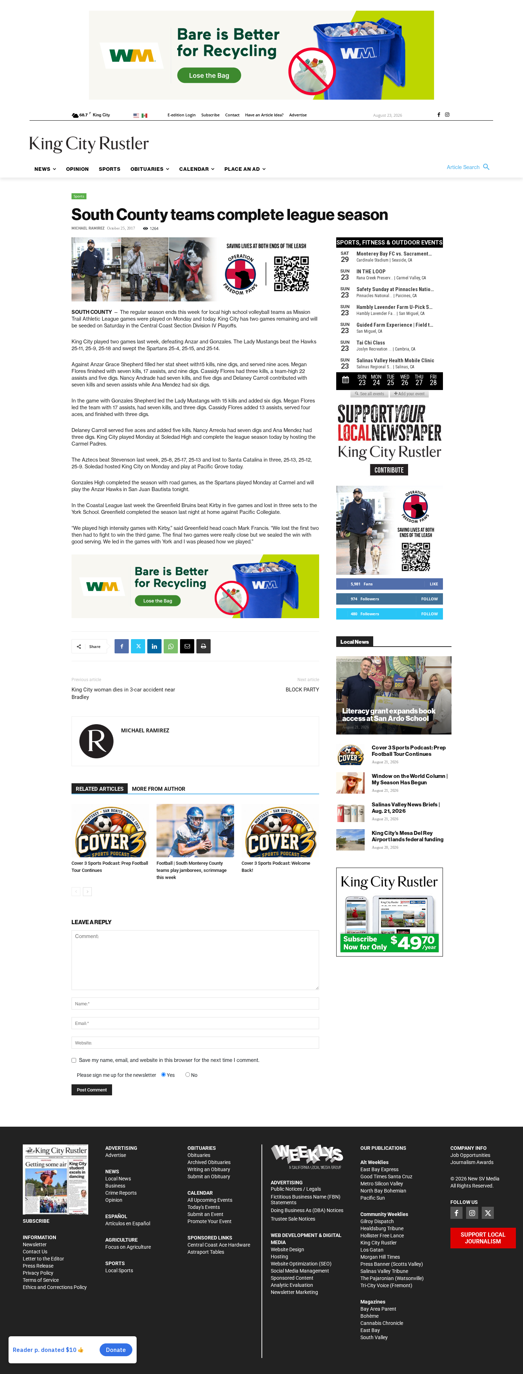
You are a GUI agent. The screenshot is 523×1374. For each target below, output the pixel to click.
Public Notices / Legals (296, 1189)
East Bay (370, 1330)
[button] (470, 167)
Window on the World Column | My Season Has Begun (410, 779)
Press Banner (375, 1264)
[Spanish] (146, 115)
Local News (118, 1178)
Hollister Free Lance (382, 1235)
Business (115, 1186)
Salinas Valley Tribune (384, 1271)
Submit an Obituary (208, 1176)
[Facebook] (438, 115)
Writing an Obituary (208, 1169)
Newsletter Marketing (294, 1292)
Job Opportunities (470, 1155)
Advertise (115, 1155)
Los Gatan (372, 1250)
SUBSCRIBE (36, 1221)
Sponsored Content (292, 1278)
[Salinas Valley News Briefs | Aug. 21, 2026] (350, 811)
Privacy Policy (38, 1273)
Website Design (287, 1249)
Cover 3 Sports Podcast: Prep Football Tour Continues (409, 750)
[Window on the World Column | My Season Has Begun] (350, 783)
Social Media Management (300, 1271)
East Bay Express (379, 1169)
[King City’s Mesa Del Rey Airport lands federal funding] (350, 840)
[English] (137, 115)
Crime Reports (121, 1193)
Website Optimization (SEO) (301, 1264)
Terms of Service (41, 1280)
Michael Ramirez (88, 228)
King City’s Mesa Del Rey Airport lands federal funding (408, 836)
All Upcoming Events (209, 1200)
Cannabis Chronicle (381, 1323)
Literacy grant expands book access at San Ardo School (388, 714)
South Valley (374, 1337)
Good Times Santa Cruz (386, 1176)
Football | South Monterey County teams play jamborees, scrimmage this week (192, 870)
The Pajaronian (377, 1278)
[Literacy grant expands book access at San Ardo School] (393, 695)
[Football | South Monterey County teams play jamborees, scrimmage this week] (195, 830)
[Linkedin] (154, 646)
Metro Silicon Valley (381, 1183)
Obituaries (198, 1155)
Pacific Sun (372, 1198)
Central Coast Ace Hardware (218, 1245)
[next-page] (87, 891)
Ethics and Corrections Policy (55, 1287)
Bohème (369, 1316)
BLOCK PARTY (302, 689)
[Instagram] (447, 115)
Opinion (113, 1200)
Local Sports (119, 1270)
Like (434, 583)
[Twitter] (138, 646)
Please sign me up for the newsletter (116, 1075)
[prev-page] (76, 891)
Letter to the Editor (43, 1259)
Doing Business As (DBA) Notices (307, 1210)
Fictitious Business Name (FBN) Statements (305, 1200)
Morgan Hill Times (380, 1257)
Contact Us (35, 1251)
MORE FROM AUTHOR (158, 789)
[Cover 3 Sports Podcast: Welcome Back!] (280, 830)
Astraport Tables (205, 1252)
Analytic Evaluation (292, 1285)
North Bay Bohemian (383, 1191)
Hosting (279, 1256)
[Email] (187, 646)
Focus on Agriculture (128, 1247)
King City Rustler (378, 1243)
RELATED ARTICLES (99, 789)
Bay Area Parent (378, 1309)
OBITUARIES (201, 1148)
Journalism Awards (471, 1162)
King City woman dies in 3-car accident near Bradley (123, 693)
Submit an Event (205, 1214)
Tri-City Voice (374, 1285)
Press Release (38, 1266)
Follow (429, 598)
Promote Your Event (209, 1221)
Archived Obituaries (209, 1162)
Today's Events (203, 1207)
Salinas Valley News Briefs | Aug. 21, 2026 (406, 807)
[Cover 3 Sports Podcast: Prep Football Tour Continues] (110, 830)
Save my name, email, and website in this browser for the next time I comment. (169, 1060)
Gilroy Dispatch (377, 1221)
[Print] (203, 646)
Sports (79, 196)
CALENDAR (200, 1193)
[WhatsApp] (171, 646)
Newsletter (35, 1244)
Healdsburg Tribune (381, 1228)
